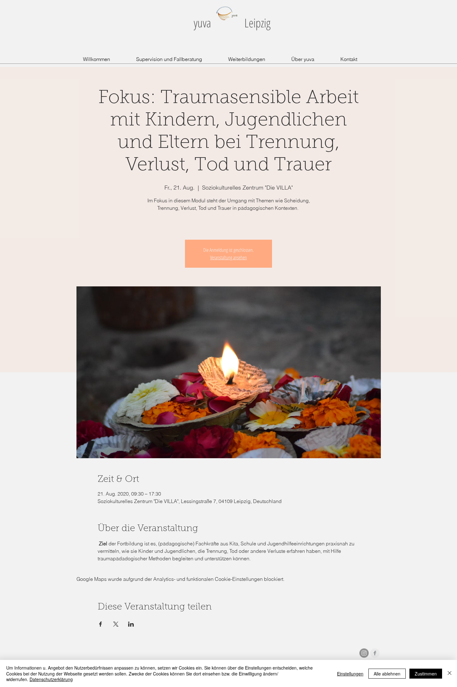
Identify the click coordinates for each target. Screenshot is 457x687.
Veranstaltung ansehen (228, 257)
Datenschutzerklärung (51, 679)
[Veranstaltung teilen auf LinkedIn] (131, 624)
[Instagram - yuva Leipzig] (364, 653)
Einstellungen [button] (350, 674)
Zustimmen (426, 674)
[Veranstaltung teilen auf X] (116, 624)
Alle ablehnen (387, 674)
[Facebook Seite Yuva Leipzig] (375, 653)
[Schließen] (449, 673)
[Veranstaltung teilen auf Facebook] (101, 624)
